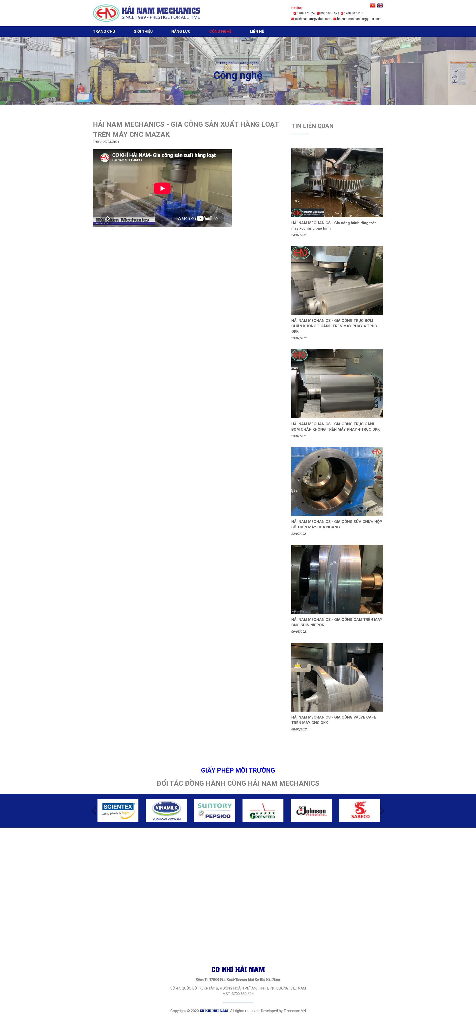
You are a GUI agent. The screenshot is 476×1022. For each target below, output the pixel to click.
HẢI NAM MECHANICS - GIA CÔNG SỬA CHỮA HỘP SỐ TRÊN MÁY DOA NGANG (336, 524)
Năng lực (181, 31)
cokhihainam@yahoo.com (312, 19)
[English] (380, 5)
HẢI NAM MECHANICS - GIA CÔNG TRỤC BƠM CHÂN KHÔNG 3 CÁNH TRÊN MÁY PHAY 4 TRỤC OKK (334, 326)
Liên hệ (257, 31)
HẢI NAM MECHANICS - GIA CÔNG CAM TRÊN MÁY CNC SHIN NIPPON (336, 622)
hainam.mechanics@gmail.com (359, 19)
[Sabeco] (358, 810)
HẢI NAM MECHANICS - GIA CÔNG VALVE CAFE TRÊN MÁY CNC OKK (333, 720)
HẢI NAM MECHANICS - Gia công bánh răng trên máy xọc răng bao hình (334, 226)
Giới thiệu (143, 31)
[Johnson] (310, 810)
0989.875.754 (306, 13)
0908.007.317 (353, 13)
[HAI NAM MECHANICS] (146, 13)
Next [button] (382, 811)
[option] (117, 810)
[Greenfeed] (262, 810)
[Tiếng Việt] (373, 5)
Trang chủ (104, 31)
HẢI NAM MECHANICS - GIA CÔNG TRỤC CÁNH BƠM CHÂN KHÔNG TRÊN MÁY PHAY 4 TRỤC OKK (335, 427)
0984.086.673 (329, 13)
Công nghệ (220, 31)
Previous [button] (93, 811)
